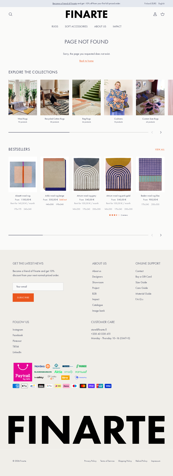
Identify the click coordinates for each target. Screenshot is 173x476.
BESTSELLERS (19, 149)
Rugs (55, 26)
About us (100, 26)
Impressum (155, 461)
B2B (94, 293)
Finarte (23, 461)
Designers (97, 276)
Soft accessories (76, 26)
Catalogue (97, 305)
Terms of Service (107, 461)
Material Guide (143, 293)
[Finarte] (86, 14)
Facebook (18, 335)
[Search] (10, 14)
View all (160, 149)
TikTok (16, 346)
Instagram (18, 329)
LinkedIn (17, 352)
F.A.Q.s (139, 299)
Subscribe (23, 297)
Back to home (86, 60)
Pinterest (17, 340)
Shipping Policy (125, 461)
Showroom (98, 282)
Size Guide (141, 282)
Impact (117, 26)
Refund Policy (141, 461)
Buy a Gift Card (143, 276)
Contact (139, 271)
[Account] (154, 14)
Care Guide (141, 287)
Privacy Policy (90, 461)
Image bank (98, 310)
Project (95, 287)
